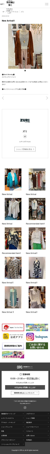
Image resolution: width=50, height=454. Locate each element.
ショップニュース (6, 427)
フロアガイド (30, 414)
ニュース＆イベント (32, 427)
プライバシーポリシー (8, 440)
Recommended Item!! (11, 253)
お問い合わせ (30, 435)
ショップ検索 (30, 418)
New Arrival (7, 194)
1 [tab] (25, 70)
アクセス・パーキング (8, 422)
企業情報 (4, 435)
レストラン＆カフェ (7, 418)
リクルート (29, 431)
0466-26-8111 (26, 403)
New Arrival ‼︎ (8, 312)
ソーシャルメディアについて (10, 444)
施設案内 (29, 422)
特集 (2, 431)
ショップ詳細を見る (24, 149)
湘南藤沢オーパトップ (8, 414)
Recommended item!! (35, 223)
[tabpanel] (25, 46)
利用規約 (29, 440)
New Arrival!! (31, 253)
